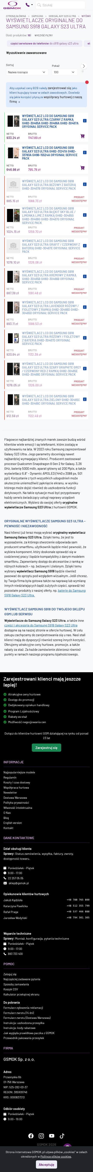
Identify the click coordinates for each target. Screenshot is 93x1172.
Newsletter (10, 792)
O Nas (7, 812)
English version (12, 823)
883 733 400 (15, 954)
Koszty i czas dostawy (16, 782)
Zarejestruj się (46, 747)
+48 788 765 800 (78, 899)
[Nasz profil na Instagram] (41, 1135)
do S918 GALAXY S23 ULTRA (45, 43)
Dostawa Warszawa (15, 797)
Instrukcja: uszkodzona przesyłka (23, 1022)
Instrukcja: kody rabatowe (19, 1028)
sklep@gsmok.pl (19, 883)
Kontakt (8, 827)
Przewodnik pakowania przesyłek (23, 1038)
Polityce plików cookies (55, 1156)
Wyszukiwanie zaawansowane (26, 53)
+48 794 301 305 (78, 917)
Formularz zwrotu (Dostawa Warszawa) (26, 1018)
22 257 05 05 (15, 878)
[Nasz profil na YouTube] (51, 1135)
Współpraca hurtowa (16, 787)
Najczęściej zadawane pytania (21, 979)
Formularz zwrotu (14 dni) (18, 1012)
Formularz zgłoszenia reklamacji (23, 1007)
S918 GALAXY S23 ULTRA (62, 15)
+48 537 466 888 (78, 911)
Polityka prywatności (16, 802)
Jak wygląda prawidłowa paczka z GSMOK (29, 1033)
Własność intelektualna (17, 807)
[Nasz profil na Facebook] (31, 1135)
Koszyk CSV (10, 989)
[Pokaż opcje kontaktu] (29, 5)
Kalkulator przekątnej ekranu (21, 994)
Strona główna (16, 15)
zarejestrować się (59, 88)
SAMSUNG (37, 15)
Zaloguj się (9, 974)
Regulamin (9, 777)
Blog (6, 817)
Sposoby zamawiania (16, 984)
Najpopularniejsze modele (19, 772)
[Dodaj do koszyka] (83, 136)
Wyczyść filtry (44, 35)
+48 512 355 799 (78, 905)
